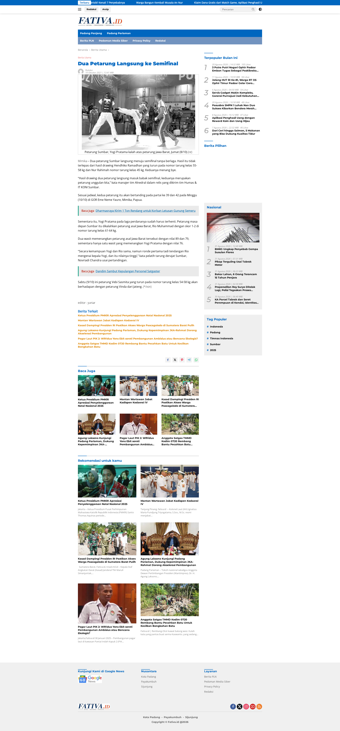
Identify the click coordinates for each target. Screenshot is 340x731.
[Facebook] (233, 707)
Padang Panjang (91, 33)
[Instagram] (246, 707)
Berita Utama (84, 57)
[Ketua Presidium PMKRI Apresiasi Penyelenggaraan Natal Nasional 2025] (96, 385)
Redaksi (91, 9)
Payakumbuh (149, 681)
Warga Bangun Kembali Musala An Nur (130, 2)
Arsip (105, 9)
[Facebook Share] (168, 359)
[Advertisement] (233, 175)
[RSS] (259, 707)
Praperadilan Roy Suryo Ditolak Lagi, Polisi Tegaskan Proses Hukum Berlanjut (235, 288)
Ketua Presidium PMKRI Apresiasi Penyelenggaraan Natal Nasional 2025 (125, 315)
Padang (215, 332)
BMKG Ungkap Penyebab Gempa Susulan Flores (236, 250)
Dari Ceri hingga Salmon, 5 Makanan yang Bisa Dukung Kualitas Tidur (236, 132)
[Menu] (80, 9)
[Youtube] (253, 707)
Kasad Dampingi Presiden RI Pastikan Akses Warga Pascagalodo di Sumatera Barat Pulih (136, 325)
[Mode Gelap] (260, 9)
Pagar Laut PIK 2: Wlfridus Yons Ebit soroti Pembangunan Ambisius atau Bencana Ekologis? (138, 338)
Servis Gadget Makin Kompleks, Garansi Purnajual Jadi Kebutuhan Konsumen (234, 94)
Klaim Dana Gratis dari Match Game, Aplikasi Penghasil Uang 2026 (204, 2)
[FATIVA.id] (100, 21)
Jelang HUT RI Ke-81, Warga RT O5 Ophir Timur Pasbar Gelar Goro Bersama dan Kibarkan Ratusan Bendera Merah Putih (234, 81)
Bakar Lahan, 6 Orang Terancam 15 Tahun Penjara (236, 276)
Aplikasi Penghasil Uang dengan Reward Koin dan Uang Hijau (233, 119)
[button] (253, 9)
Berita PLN (87, 40)
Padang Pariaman (119, 33)
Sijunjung (146, 686)
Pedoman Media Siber (113, 40)
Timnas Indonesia (221, 338)
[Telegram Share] (189, 359)
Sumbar (215, 344)
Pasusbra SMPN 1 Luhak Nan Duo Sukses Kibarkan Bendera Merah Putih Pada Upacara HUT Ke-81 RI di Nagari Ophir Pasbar (235, 107)
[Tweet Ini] (175, 359)
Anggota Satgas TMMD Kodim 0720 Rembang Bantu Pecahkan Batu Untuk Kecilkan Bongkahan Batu (133, 345)
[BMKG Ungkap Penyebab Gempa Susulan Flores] (233, 227)
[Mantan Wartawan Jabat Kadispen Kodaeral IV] (138, 385)
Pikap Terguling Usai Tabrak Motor (233, 263)
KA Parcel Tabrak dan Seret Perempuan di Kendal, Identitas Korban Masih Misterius (236, 301)
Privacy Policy (141, 40)
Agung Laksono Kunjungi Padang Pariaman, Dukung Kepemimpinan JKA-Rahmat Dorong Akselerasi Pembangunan (137, 332)
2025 (213, 350)
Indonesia (216, 326)
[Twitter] (239, 707)
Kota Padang (148, 676)
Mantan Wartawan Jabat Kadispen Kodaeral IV (108, 320)
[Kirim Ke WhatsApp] (196, 359)
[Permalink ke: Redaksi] (81, 71)
